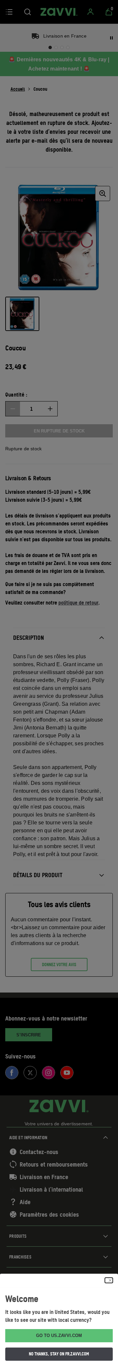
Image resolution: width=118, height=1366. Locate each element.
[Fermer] (109, 1280)
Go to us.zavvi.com (59, 1335)
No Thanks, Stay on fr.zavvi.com (59, 1353)
